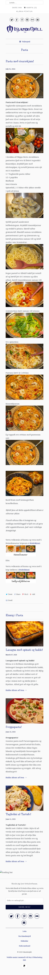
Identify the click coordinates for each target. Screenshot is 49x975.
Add (33, 594)
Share (18, 594)
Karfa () (31, 8)
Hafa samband (24, 946)
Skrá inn (17, 8)
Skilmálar (24, 941)
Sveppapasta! (14, 727)
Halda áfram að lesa (15, 690)
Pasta (24, 50)
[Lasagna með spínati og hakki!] (24, 633)
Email (10, 600)
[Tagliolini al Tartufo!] (24, 798)
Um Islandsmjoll (24, 936)
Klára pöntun (24, 11)
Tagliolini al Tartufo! (18, 814)
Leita (24, 931)
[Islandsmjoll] (24, 30)
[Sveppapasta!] (24, 710)
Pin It (26, 594)
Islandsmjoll (27, 952)
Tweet (10, 594)
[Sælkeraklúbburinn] (21, 584)
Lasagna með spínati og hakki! (24, 650)
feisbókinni (35, 543)
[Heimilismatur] (21, 557)
